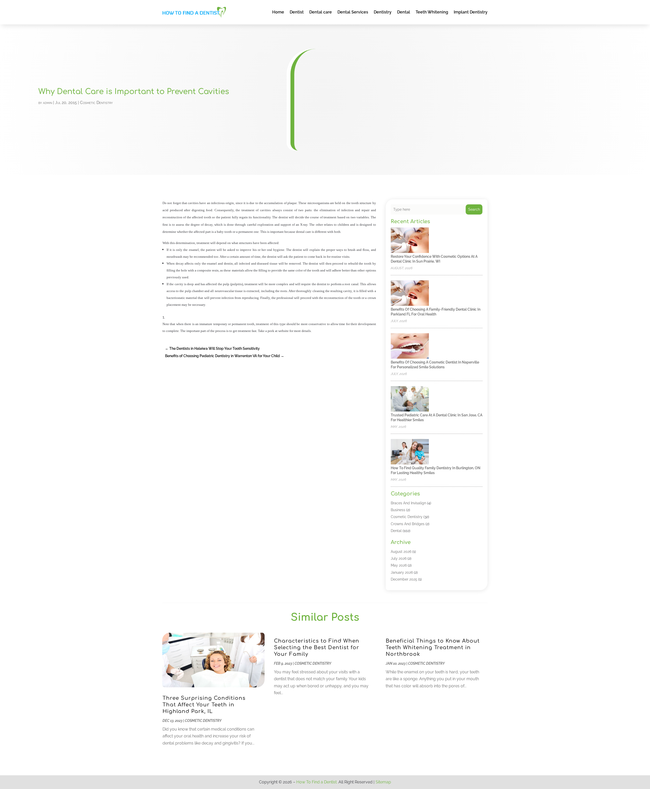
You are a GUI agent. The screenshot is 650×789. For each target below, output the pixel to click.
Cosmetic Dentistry (96, 102)
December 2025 (404, 579)
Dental (403, 12)
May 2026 (399, 565)
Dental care (320, 12)
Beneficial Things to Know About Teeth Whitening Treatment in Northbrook (433, 647)
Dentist (297, 12)
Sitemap (383, 782)
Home (278, 12)
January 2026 (402, 572)
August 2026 (401, 552)
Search (474, 209)
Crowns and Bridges (408, 524)
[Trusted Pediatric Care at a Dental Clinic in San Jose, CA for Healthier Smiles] (410, 399)
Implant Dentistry (471, 12)
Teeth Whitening (432, 12)
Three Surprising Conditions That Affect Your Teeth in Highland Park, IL (204, 704)
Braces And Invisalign (408, 503)
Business (398, 510)
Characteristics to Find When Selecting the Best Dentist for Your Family (316, 647)
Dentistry (383, 12)
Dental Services (352, 12)
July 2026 (399, 558)
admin (47, 102)
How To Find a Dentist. (316, 782)
